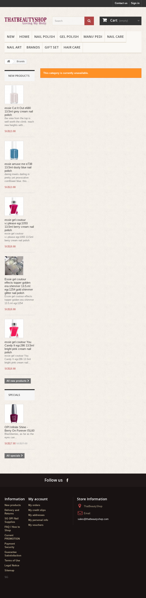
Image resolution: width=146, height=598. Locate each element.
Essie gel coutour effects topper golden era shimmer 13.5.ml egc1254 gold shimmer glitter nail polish (19, 286)
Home (24, 36)
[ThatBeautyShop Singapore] (25, 21)
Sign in (135, 3)
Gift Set (52, 47)
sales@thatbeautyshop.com (93, 519)
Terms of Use (12, 560)
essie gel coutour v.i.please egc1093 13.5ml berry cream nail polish (19, 225)
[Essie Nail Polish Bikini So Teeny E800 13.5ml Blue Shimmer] (14, 150)
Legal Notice (12, 565)
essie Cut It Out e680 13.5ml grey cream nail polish (19, 111)
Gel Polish (69, 36)
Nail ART (14, 47)
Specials (14, 395)
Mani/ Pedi (92, 36)
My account (38, 499)
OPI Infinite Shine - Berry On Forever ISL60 (19, 428)
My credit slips (37, 510)
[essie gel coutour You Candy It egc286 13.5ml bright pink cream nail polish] (14, 328)
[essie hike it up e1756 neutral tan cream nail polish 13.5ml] (14, 94)
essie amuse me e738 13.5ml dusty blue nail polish (18, 167)
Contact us (121, 3)
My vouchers (35, 525)
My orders (34, 505)
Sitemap (9, 570)
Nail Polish (44, 36)
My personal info (38, 520)
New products (18, 75)
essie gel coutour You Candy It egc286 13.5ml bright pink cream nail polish (19, 347)
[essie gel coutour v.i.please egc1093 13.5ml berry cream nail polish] (14, 206)
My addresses (36, 515)
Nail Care (115, 36)
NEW (10, 36)
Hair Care (71, 47)
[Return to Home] (8, 61)
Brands (33, 47)
